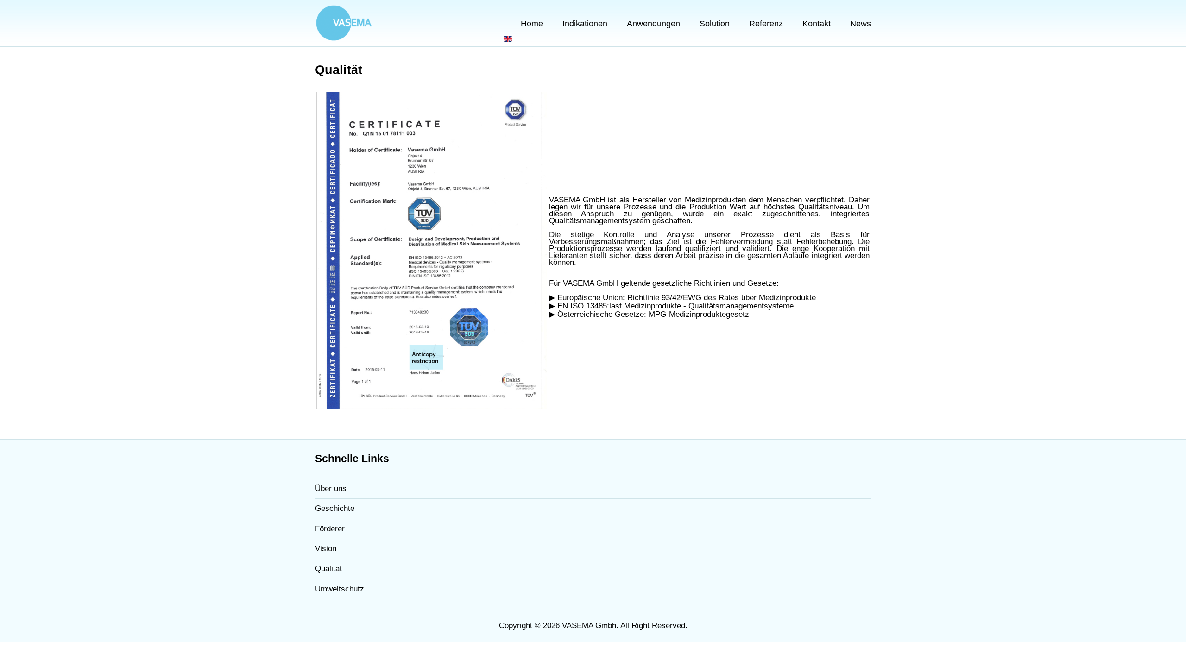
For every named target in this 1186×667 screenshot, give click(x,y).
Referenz (766, 23)
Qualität (328, 568)
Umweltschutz (339, 589)
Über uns (331, 488)
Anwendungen (653, 23)
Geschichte (334, 508)
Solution (715, 23)
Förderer (330, 528)
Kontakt (816, 23)
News (860, 23)
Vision (325, 548)
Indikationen (584, 23)
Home (532, 23)
